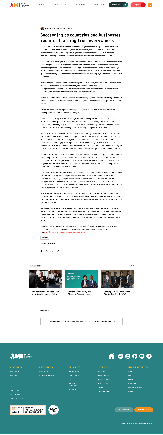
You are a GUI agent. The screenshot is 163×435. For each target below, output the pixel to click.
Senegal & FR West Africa (136, 387)
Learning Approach (104, 379)
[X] (149, 356)
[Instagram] (127, 356)
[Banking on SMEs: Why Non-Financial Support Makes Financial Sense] (81, 279)
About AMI (101, 371)
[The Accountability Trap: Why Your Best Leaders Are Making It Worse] (45, 279)
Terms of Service (15, 390)
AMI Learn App (73, 389)
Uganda (130, 391)
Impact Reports (74, 375)
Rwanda (130, 379)
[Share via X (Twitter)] (47, 251)
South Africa (132, 383)
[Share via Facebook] (41, 251)
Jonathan (45, 238)
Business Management (48, 243)
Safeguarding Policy (16, 398)
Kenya (130, 371)
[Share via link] (58, 251)
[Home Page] (111, 356)
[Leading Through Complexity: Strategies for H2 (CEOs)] (117, 279)
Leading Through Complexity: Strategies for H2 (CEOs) (117, 293)
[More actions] (121, 28)
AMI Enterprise (14, 371)
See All (131, 265)
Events (71, 379)
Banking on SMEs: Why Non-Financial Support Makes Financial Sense (79, 293)
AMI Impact (13, 375)
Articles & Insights (74, 371)
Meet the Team (103, 383)
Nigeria (130, 375)
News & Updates (103, 375)
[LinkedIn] (120, 356)
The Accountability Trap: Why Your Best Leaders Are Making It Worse (45, 293)
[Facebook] (134, 356)
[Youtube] (141, 356)
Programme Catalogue (46, 375)
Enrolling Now (43, 371)
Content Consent (103, 391)
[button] (41, 5)
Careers (100, 387)
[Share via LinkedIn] (52, 251)
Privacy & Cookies (15, 394)
